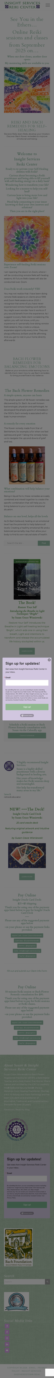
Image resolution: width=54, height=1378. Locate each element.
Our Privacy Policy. (30, 700)
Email (8, 677)
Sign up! (27, 707)
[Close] (49, 659)
